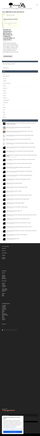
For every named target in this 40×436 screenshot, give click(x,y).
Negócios (4, 95)
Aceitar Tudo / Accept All (12, 431)
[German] (6, 410)
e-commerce (4, 92)
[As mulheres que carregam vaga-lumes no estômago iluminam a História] (4, 188)
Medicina (4, 107)
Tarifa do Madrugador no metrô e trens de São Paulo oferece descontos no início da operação (19, 151)
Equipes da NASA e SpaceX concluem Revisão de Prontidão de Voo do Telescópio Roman (19, 171)
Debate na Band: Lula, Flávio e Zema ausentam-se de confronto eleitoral (16, 206)
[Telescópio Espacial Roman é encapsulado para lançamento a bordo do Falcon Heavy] (4, 168)
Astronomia (10, 136)
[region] (12, 425)
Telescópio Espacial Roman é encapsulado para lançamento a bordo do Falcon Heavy (18, 167)
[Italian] (9, 410)
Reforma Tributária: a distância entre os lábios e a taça (14, 210)
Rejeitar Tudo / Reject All (17, 429)
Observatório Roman (14, 156)
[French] (5, 410)
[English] (4, 410)
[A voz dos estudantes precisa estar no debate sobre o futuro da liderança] (4, 235)
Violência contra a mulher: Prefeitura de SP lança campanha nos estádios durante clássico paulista (20, 147)
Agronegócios (5, 97)
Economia (4, 90)
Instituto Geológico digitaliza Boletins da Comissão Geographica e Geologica (9, 35)
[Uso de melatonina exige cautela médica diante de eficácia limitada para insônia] (4, 219)
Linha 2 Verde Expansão (6, 83)
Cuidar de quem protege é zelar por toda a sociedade (13, 191)
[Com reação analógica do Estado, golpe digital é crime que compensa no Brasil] (4, 199)
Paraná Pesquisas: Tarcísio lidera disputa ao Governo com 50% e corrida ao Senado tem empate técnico (21, 230)
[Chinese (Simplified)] (2, 410)
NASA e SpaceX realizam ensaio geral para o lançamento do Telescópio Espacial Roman (19, 175)
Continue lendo (8, 56)
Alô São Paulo (11, 124)
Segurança (4, 85)
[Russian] (12, 410)
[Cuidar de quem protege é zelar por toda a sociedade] (4, 192)
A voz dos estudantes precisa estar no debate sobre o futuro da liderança (16, 234)
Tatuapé (4, 114)
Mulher (4, 112)
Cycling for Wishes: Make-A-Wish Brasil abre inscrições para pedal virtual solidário (18, 127)
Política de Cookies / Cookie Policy (11, 427)
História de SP (6, 41)
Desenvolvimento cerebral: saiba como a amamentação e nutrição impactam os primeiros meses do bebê (21, 214)
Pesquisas (13, 227)
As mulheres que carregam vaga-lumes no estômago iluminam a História (16, 187)
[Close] (22, 416)
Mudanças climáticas (15, 132)
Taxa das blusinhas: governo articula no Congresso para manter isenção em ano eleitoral (19, 163)
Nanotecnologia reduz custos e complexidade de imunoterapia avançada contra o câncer (19, 226)
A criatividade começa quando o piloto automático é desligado (15, 202)
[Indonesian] (7, 410)
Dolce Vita (4, 117)
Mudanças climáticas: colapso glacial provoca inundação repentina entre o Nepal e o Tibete (19, 131)
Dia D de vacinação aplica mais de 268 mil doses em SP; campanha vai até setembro (18, 222)
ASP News (4, 78)
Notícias (4, 73)
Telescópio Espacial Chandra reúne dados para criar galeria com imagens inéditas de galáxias (19, 135)
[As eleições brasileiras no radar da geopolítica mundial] (4, 184)
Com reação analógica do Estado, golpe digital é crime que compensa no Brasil (17, 198)
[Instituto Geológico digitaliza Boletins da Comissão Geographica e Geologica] (10, 20)
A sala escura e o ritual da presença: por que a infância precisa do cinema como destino (19, 195)
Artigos (10, 180)
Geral (4, 104)
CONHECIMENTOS (6, 100)
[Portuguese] (11, 410)
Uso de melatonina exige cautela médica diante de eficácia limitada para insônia (17, 218)
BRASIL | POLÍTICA (6, 76)
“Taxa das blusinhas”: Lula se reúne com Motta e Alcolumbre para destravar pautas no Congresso (20, 159)
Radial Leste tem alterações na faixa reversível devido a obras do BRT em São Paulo (18, 139)
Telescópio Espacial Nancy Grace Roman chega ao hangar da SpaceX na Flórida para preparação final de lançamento (21, 155)
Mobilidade (4, 80)
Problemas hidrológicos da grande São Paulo (12, 238)
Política (12, 160)
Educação (10, 235)
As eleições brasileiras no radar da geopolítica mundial (14, 183)
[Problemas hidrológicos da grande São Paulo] (4, 239)
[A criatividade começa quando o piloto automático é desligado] (4, 203)
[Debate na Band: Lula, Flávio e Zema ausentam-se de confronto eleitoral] (4, 207)
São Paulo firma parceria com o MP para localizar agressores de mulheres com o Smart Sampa (20, 143)
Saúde (4, 109)
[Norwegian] (10, 410)
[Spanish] (14, 410)
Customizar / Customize (7, 429)
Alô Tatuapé (8, 434)
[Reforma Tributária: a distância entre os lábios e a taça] (4, 211)
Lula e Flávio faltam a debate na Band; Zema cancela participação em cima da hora (18, 179)
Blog (3, 41)
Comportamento (5, 102)
